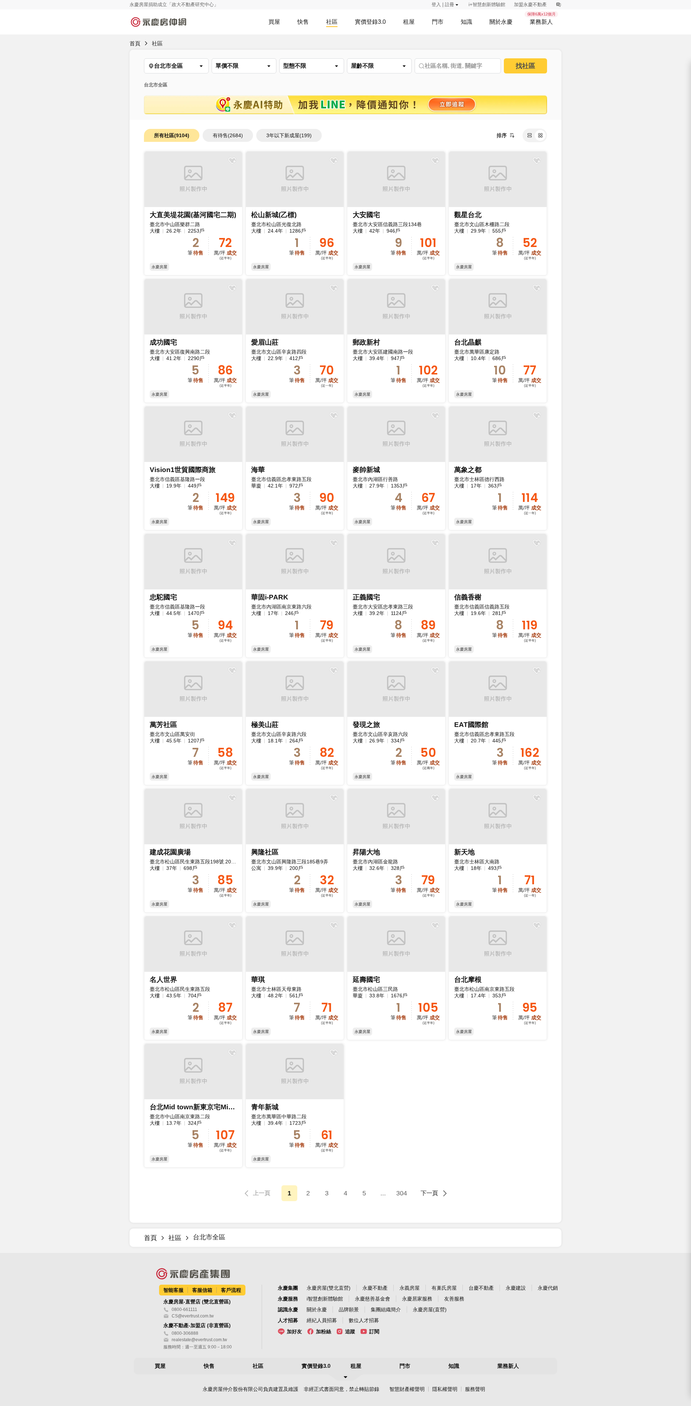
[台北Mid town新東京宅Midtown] (193, 1105)
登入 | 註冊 (443, 4)
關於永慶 (317, 1309)
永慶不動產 (375, 1288)
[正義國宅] (396, 595)
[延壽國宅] (396, 978)
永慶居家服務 (417, 1299)
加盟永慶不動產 (530, 4)
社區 (157, 43)
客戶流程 (231, 1290)
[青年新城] (295, 1105)
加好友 (294, 1331)
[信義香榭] (498, 595)
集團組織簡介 (386, 1309)
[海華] (295, 468)
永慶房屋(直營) (430, 1309)
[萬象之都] (498, 468)
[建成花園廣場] (193, 850)
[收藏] (232, 160)
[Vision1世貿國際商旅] (193, 468)
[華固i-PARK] (295, 595)
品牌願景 (349, 1309)
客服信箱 (202, 1290)
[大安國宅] (396, 213)
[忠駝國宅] (193, 595)
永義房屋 (409, 1288)
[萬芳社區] (193, 723)
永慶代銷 (548, 1288)
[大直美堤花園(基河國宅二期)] (193, 213)
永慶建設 (516, 1288)
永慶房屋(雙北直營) (329, 1288)
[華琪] (295, 978)
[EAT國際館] (498, 723)
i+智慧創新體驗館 (487, 4)
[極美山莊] (295, 723)
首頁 (135, 43)
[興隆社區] (295, 850)
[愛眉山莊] (295, 341)
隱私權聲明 (444, 1389)
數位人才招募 (364, 1320)
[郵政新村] (396, 341)
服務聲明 (475, 1389)
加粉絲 (323, 1331)
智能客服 (173, 1290)
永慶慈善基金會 (372, 1299)
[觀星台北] (498, 213)
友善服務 (454, 1299)
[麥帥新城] (396, 468)
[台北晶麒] (498, 341)
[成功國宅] (193, 341)
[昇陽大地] (396, 850)
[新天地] (498, 850)
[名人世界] (193, 978)
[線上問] (558, 4)
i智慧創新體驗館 (325, 1299)
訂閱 (374, 1331)
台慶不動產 (481, 1288)
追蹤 (350, 1331)
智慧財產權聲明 (407, 1389)
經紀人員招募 (322, 1320)
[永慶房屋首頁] (158, 22)
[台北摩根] (498, 978)
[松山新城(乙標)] (295, 213)
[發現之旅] (396, 723)
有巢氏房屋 (444, 1288)
